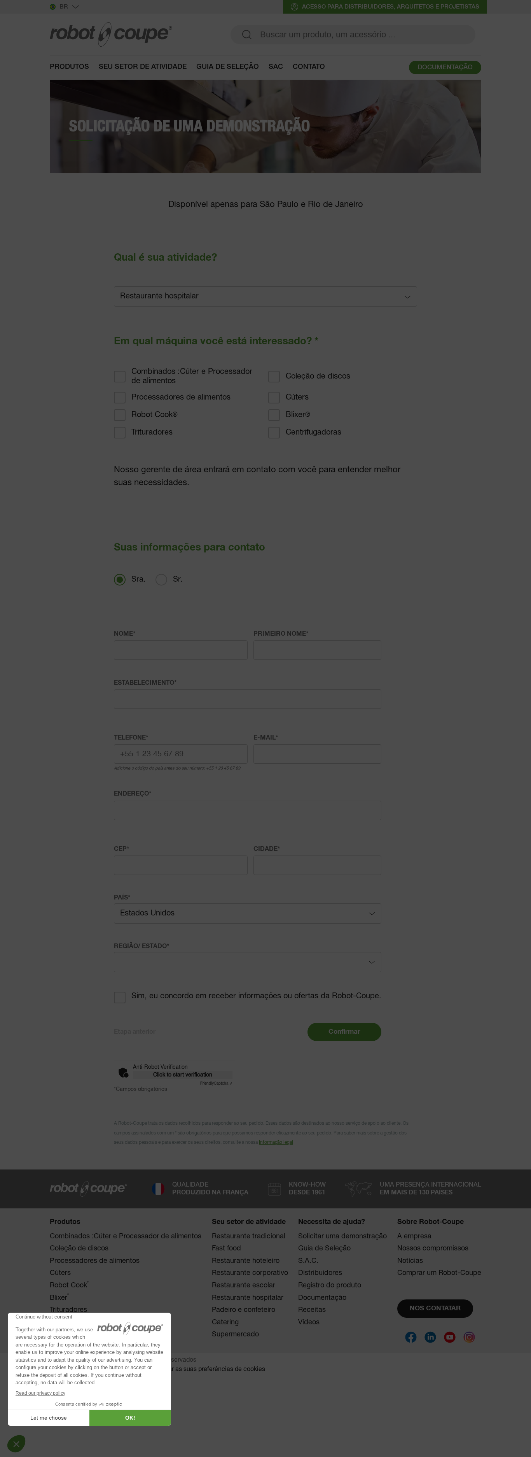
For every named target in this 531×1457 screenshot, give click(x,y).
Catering (225, 1322)
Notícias (410, 1260)
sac (276, 66)
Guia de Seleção (324, 1248)
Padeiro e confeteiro (243, 1309)
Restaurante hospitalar (247, 1297)
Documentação (322, 1297)
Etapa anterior (134, 1032)
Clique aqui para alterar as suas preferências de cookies (186, 1369)
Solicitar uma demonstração (342, 1236)
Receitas (312, 1309)
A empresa (414, 1236)
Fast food (226, 1248)
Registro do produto (329, 1285)
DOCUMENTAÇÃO (445, 67)
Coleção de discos (318, 376)
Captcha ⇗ (216, 1083)
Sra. (138, 579)
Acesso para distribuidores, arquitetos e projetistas (390, 7)
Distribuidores (320, 1272)
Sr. (178, 579)
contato (309, 66)
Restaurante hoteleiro (245, 1260)
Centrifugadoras (313, 432)
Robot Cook (154, 415)
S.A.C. (308, 1260)
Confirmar (344, 1032)
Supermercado (235, 1334)
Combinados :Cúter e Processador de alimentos (191, 376)
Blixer (298, 415)
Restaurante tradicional (248, 1236)
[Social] (411, 1337)
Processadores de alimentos (181, 397)
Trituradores (152, 432)
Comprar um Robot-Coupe (439, 1272)
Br (63, 7)
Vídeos (309, 1322)
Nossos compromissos (432, 1248)
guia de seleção (227, 66)
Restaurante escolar (243, 1285)
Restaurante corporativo (250, 1272)
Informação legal (276, 1142)
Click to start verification (182, 1075)
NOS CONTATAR (435, 1308)
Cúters (297, 397)
